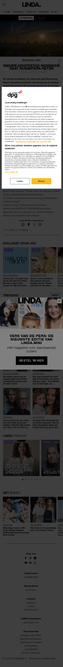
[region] (32, 138)
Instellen (20, 181)
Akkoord (41, 181)
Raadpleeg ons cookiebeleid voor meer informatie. (33, 141)
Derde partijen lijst (11, 172)
